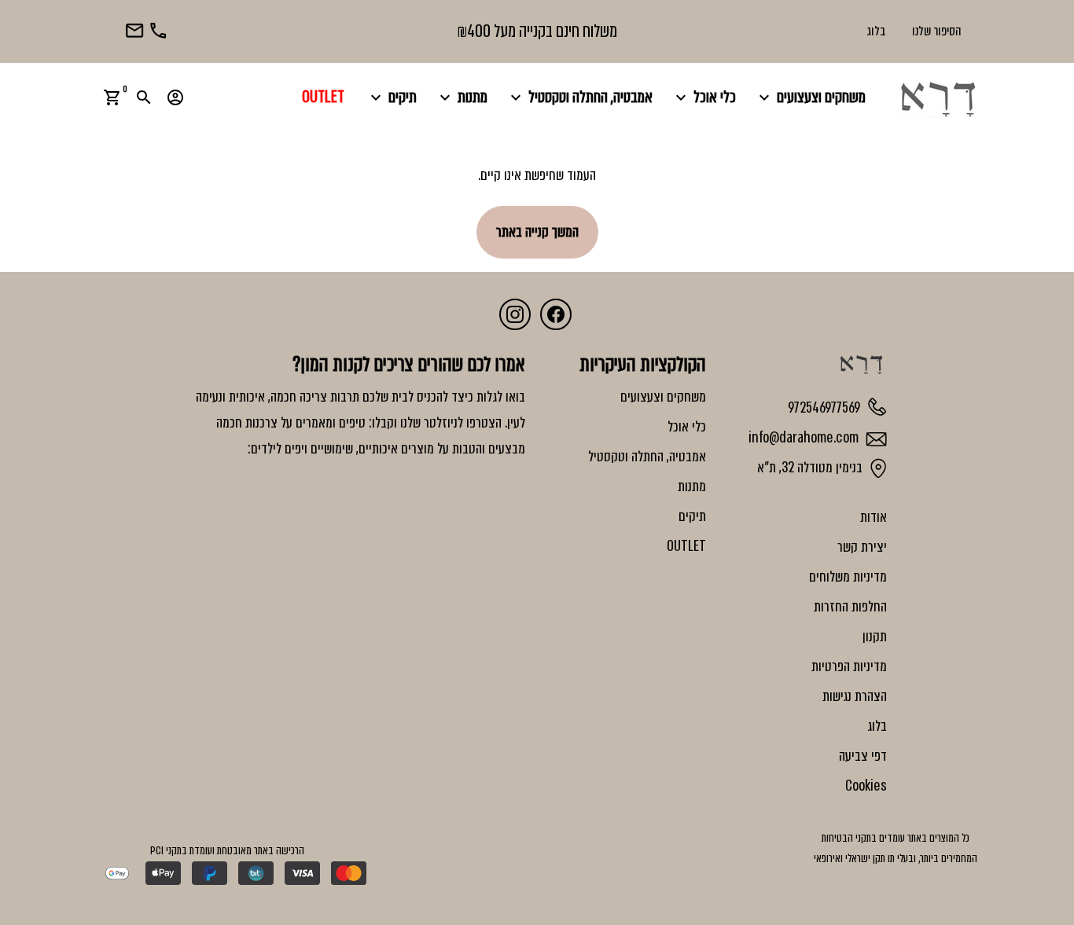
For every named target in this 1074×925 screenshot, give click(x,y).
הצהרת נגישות (854, 696)
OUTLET (323, 97)
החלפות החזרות (850, 606)
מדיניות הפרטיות (849, 666)
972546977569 (825, 407)
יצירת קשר (862, 547)
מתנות (461, 97)
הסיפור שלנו (937, 31)
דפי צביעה (863, 756)
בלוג (876, 31)
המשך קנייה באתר (537, 232)
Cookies (866, 786)
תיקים (391, 97)
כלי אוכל (703, 97)
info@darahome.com (805, 437)
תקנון (875, 636)
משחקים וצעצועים (810, 97)
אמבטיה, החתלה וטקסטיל (579, 97)
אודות (873, 517)
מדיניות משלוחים (848, 576)
